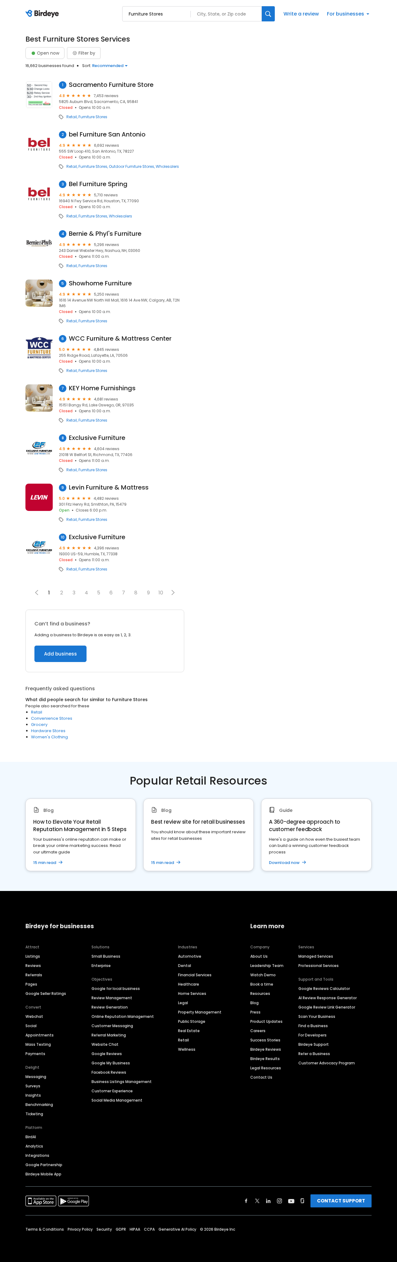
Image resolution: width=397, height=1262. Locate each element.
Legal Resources (265, 1068)
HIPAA (135, 1229)
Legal (183, 1002)
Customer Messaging (112, 1025)
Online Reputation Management (122, 1016)
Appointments (39, 1035)
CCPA (149, 1229)
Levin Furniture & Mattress (109, 487)
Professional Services (318, 965)
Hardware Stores (48, 731)
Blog (254, 1002)
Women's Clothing (49, 737)
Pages (31, 984)
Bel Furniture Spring (98, 184)
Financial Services (195, 975)
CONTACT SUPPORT (341, 1200)
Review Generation (109, 1007)
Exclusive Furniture (97, 438)
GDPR (121, 1229)
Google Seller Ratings (45, 993)
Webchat (34, 1016)
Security (104, 1229)
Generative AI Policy (177, 1229)
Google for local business (115, 988)
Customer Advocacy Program (326, 1063)
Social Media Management (116, 1100)
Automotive (189, 956)
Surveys (32, 1086)
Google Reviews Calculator (324, 988)
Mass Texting (38, 1044)
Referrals (33, 975)
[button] (173, 592)
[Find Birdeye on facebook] (246, 1200)
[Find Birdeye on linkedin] (268, 1200)
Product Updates (266, 1021)
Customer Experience (112, 1091)
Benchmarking (39, 1104)
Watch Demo (263, 975)
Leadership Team (266, 965)
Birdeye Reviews (265, 1049)
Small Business (105, 956)
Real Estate (189, 1030)
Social (31, 1025)
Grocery (39, 724)
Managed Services (315, 956)
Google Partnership (43, 1164)
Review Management (111, 997)
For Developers (312, 1035)
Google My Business (110, 1063)
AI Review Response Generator (327, 997)
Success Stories (265, 1040)
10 (160, 592)
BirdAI (30, 1136)
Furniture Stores (92, 116)
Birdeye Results (265, 1058)
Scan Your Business (316, 1016)
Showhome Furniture (100, 283)
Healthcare (188, 984)
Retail (71, 116)
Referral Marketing (108, 1035)
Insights (33, 1095)
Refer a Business (314, 1053)
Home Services (192, 993)
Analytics (34, 1146)
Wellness (186, 1049)
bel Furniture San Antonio (107, 134)
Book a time (261, 984)
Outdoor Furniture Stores (131, 166)
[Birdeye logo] (43, 14)
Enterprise (101, 965)
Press (255, 1012)
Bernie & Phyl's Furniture (105, 234)
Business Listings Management (121, 1081)
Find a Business (313, 1025)
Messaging (35, 1076)
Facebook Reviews (108, 1072)
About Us (259, 956)
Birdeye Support (313, 1044)
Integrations (37, 1155)
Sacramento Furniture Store (111, 85)
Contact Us (261, 1077)
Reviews (33, 965)
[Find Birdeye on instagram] (279, 1200)
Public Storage (191, 1021)
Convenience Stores (51, 718)
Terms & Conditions (44, 1229)
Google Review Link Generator (326, 1007)
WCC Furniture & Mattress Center (120, 338)
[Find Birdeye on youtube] (291, 1200)
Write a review (301, 13)
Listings (32, 956)
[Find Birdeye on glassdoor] (302, 1200)
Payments (35, 1053)
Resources (260, 993)
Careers (257, 1030)
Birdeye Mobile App (43, 1174)
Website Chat (104, 1044)
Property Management (199, 1012)
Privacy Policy (80, 1229)
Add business (60, 654)
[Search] (268, 13)
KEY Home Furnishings (102, 388)
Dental (184, 965)
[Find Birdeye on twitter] (257, 1200)
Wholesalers (167, 166)
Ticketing (34, 1114)
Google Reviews (106, 1053)
